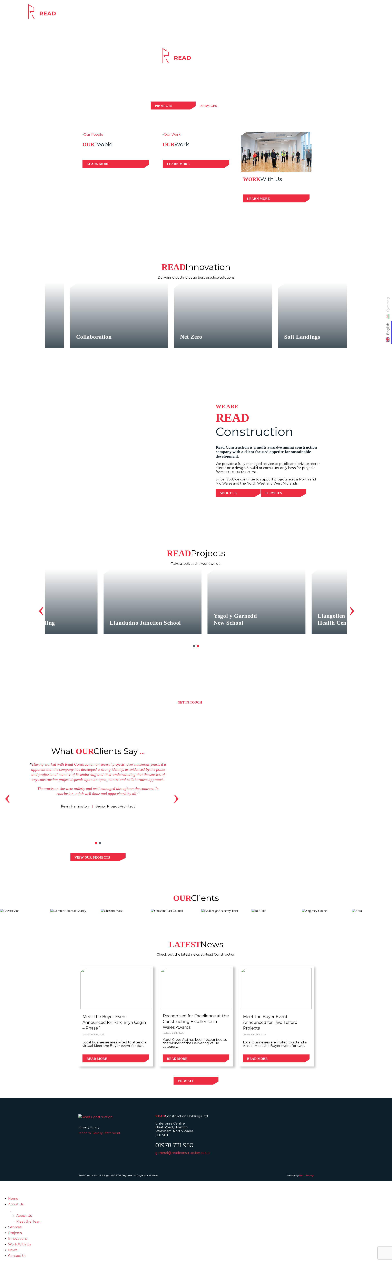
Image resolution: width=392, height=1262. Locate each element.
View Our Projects (92, 857)
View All (186, 1081)
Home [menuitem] (13, 1199)
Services (260, 14)
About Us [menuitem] (15, 1204)
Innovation (321, 14)
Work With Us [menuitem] (19, 1244)
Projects (289, 14)
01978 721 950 (174, 1145)
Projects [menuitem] (15, 1233)
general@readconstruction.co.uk (182, 1153)
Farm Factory (306, 1175)
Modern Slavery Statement (99, 1133)
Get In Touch (190, 702)
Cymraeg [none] (388, 304)
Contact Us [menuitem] (17, 1256)
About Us (228, 493)
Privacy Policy (88, 1127)
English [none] (388, 329)
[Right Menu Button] (4, 1184)
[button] (194, 646)
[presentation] (41, 609)
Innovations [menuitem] (17, 1239)
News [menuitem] (12, 1250)
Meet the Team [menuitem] (28, 1221)
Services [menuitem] (14, 1227)
